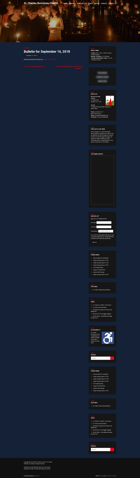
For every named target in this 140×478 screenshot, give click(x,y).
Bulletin (26, 48)
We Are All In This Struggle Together (102, 313)
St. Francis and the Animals (99, 307)
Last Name (93, 227)
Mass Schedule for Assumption (100, 258)
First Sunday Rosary (98, 267)
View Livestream (102, 73)
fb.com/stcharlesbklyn (102, 117)
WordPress (37, 475)
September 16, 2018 (49, 59)
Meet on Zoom (102, 81)
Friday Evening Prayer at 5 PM (100, 260)
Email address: (94, 231)
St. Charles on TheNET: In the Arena (102, 305)
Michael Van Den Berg (110, 475)
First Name (93, 222)
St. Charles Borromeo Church (41, 3)
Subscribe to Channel (102, 77)
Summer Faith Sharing (98, 272)
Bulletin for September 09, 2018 (35, 66)
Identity (101, 475)
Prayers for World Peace (99, 269)
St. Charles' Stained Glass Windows (101, 289)
